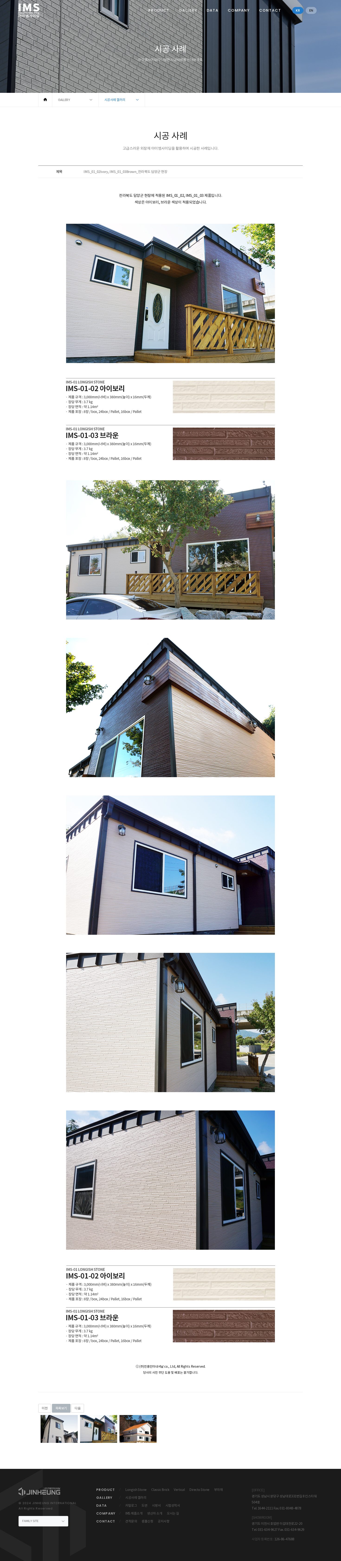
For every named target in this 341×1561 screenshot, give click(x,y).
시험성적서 (172, 1505)
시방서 (156, 1505)
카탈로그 (131, 1505)
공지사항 (163, 1521)
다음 (77, 1408)
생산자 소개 (154, 1513)
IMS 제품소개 (133, 1513)
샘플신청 (147, 1521)
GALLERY (188, 10)
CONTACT (270, 10)
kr (298, 10)
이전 (45, 1408)
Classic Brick (160, 1490)
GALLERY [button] (64, 99)
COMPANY (239, 10)
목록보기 (61, 1408)
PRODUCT (159, 10)
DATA (213, 10)
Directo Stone (199, 1490)
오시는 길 (173, 1513)
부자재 (218, 1490)
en (311, 10)
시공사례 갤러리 (135, 1498)
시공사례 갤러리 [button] (114, 100)
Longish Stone (136, 1490)
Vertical (179, 1490)
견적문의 (131, 1521)
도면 (144, 1505)
